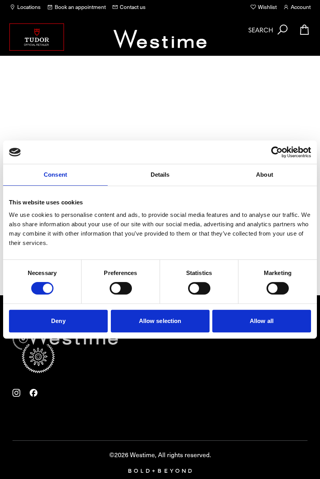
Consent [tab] (55, 174)
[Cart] (304, 29)
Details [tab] (160, 174)
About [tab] (264, 174)
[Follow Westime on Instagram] (16, 393)
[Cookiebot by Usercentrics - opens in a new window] (277, 152)
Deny (58, 321)
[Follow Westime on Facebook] (33, 393)
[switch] (121, 288)
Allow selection (160, 321)
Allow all (262, 321)
